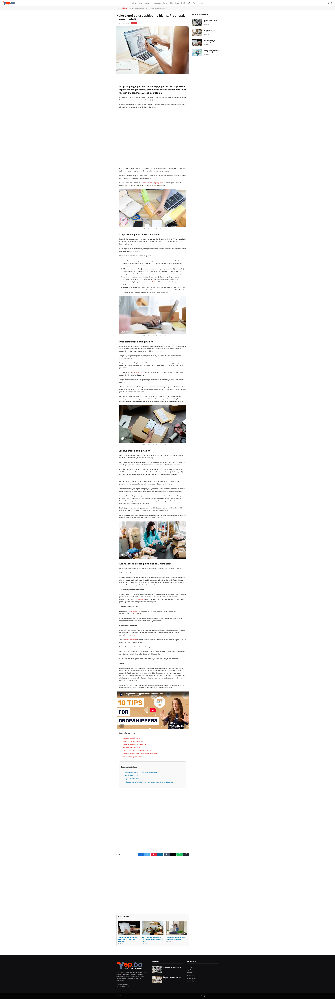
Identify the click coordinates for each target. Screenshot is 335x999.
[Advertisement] (153, 138)
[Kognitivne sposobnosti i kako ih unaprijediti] (197, 52)
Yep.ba (131, 8)
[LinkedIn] (110, 91)
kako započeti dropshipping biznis (152, 183)
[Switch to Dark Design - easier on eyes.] (331, 3)
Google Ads (131, 635)
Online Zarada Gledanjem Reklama (134, 744)
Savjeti (146, 3)
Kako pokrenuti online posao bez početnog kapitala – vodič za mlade (152, 939)
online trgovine (135, 611)
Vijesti (134, 3)
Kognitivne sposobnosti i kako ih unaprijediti (211, 51)
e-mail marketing (131, 640)
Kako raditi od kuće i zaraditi (132, 738)
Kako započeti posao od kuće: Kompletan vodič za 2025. (175, 938)
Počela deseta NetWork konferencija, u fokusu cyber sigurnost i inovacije (148, 782)
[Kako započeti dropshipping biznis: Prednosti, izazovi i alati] (152, 50)
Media (183, 3)
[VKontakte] (110, 122)
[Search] (329, 3)
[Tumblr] (110, 113)
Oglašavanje (191, 970)
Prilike (165, 3)
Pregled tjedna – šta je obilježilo (210, 21)
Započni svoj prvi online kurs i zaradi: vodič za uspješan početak (128, 939)
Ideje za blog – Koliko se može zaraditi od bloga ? (140, 772)
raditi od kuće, (137, 372)
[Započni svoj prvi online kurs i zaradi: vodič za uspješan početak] (129, 928)
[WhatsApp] (110, 131)
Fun (194, 3)
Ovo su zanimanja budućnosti (132, 757)
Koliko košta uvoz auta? (132, 775)
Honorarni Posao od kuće (131, 747)
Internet (134, 23)
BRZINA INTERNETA (214, 996)
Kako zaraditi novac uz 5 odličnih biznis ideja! (137, 751)
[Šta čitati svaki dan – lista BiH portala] (197, 32)
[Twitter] (110, 87)
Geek (177, 3)
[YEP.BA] (9, 3)
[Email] (110, 100)
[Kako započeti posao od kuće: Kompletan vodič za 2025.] (176, 928)
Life (189, 3)
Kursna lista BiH (192, 981)
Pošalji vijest (191, 975)
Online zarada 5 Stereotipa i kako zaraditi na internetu (140, 754)
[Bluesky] (110, 109)
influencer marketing (149, 282)
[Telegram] (110, 127)
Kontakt (200, 3)
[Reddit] (110, 118)
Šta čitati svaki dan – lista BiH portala (210, 31)
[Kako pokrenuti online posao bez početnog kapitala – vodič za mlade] (152, 928)
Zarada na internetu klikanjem (133, 741)
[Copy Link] (110, 104)
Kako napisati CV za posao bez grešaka (209, 41)
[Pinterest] (110, 96)
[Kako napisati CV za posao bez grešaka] (197, 42)
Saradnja (178, 996)
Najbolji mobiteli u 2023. (132, 779)
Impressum (186, 996)
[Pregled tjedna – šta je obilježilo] (197, 22)
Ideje (140, 3)
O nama (189, 967)
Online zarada (156, 3)
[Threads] (110, 136)
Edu (171, 3)
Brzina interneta (192, 978)
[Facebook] (110, 82)
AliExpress (141, 599)
